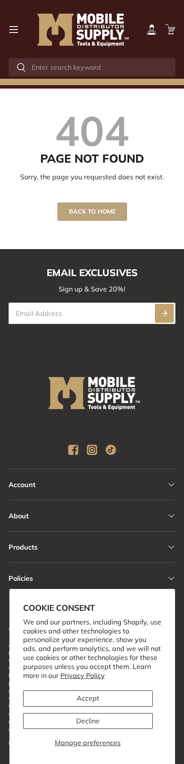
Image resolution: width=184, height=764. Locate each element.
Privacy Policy (82, 675)
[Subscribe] (164, 313)
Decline (88, 720)
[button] (170, 29)
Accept (88, 698)
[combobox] (92, 67)
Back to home (92, 211)
